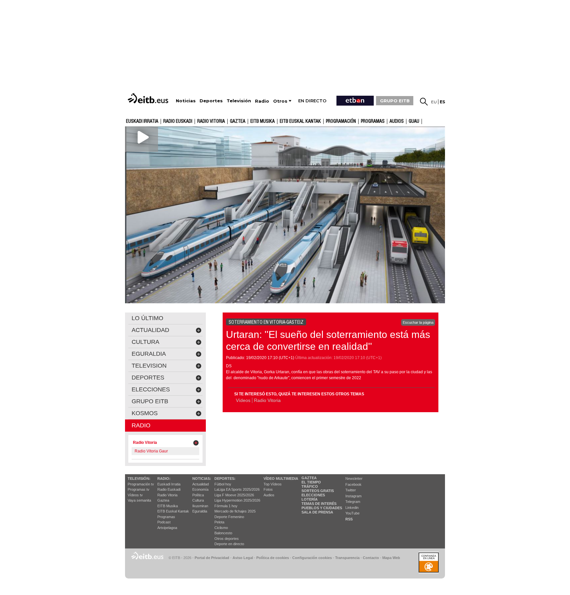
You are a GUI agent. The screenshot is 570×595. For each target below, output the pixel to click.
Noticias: (201, 478)
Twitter (350, 490)
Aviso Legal (243, 558)
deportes (148, 377)
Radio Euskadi (177, 121)
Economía (200, 489)
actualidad (150, 330)
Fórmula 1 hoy (226, 506)
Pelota (219, 522)
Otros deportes (226, 539)
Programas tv (138, 489)
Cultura (198, 500)
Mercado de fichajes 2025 (235, 511)
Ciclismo (221, 528)
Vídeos (243, 400)
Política (198, 495)
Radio (141, 425)
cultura (145, 342)
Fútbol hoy (222, 484)
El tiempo (311, 482)
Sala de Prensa (317, 512)
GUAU (414, 121)
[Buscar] (424, 102)
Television (149, 365)
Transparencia (347, 558)
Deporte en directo (229, 544)
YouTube (352, 513)
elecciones (151, 389)
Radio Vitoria (211, 121)
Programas (373, 121)
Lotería (309, 499)
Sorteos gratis (317, 491)
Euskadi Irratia (142, 121)
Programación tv (141, 484)
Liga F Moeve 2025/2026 (234, 495)
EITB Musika (262, 121)
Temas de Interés (318, 504)
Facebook (353, 484)
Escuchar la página (418, 322)
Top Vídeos (273, 484)
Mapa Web (391, 558)
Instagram (353, 496)
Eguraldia (199, 511)
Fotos (268, 489)
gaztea (237, 121)
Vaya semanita (139, 500)
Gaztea (163, 500)
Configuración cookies (312, 558)
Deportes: (225, 478)
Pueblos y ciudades (321, 508)
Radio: (164, 478)
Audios (269, 495)
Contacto (371, 558)
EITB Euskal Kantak (300, 121)
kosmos (145, 413)
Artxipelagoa (167, 528)
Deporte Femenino (229, 517)
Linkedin (352, 508)
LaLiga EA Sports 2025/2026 (237, 489)
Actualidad (200, 484)
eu (434, 101)
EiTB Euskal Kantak (173, 511)
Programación (341, 121)
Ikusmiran (200, 506)
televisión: (139, 478)
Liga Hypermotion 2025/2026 (237, 500)
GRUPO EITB (395, 100)
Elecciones (313, 495)
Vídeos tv (135, 495)
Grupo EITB (150, 401)
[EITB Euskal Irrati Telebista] (149, 98)
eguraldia (149, 353)
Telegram (352, 502)
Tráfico (309, 486)
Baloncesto (223, 533)
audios (397, 121)
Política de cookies (272, 558)
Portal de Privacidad (212, 558)
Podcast (164, 522)
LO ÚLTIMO (147, 318)
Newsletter (354, 478)
